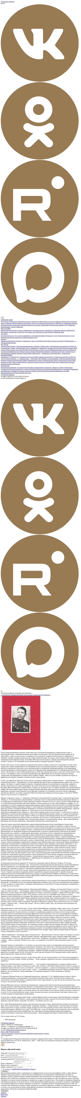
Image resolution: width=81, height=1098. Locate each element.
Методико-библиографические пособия (56, 371)
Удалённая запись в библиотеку (43, 330)
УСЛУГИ (4, 334)
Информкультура (15, 352)
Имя (3, 1055)
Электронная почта (8, 1059)
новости (3, 339)
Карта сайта (5, 1032)
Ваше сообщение (7, 1063)
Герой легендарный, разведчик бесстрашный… (35, 695)
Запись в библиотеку (25, 330)
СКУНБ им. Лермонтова (10, 695)
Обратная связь (59, 332)
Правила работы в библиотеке (64, 330)
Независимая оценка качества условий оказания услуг (19, 337)
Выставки (43, 341)
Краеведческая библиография (17, 360)
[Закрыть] (3, 1044)
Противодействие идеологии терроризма (35, 325)
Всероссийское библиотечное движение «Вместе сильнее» (44, 367)
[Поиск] (5, 318)
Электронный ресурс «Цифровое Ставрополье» (32, 348)
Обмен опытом (37, 371)
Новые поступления (55, 348)
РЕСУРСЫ (4, 344)
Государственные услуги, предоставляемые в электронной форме (23, 336)
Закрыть (3, 1093)
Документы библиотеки (39, 321)
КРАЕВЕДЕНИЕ (6, 355)
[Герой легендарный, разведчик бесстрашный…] (20, 749)
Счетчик (4, 1033)
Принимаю (5, 1091)
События (18, 341)
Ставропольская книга (45, 357)
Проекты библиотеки (62, 321)
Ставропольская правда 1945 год (65, 357)
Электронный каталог (8, 346)
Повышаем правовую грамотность (47, 352)
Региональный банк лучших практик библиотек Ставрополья (30, 369)
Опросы (50, 332)
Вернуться (4, 1094)
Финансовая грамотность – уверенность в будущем (40, 353)
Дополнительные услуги (66, 336)
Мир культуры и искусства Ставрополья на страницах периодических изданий (38, 361)
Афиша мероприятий (8, 341)
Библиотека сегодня (24, 321)
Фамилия (4, 1053)
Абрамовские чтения (34, 360)
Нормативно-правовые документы (12, 367)
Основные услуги (51, 336)
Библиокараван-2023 (8, 373)
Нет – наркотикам (64, 353)
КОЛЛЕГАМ (5, 366)
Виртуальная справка (28, 352)
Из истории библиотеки (9, 321)
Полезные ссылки (13, 1033)
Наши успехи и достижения (35, 323)
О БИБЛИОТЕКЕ (7, 320)
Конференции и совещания (61, 369)
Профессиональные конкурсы (21, 371)
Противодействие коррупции (11, 325)
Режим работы (6, 330)
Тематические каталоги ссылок (39, 350)
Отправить (5, 1071)
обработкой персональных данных (23, 1069)
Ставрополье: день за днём (31, 341)
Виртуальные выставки (55, 341)
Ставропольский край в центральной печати (57, 360)
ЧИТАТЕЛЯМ (5, 329)
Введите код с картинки (9, 1065)
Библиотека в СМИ (52, 323)
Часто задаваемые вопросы (68, 323)
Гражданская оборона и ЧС (58, 325)
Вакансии (19, 327)
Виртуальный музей (19, 323)
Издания (25, 350)
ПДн (35, 1089)
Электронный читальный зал (59, 346)
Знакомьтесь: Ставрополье (9, 357)
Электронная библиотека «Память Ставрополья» (32, 346)
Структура (51, 321)
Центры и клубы (41, 332)
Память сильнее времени (50, 359)
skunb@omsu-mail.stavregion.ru (16, 1030)
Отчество (4, 1057)
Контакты (14, 330)
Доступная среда (30, 332)
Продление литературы (9, 332)
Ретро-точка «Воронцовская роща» (63, 362)
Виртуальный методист (23, 373)
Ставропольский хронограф (28, 357)
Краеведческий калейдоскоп (10, 364)
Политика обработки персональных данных (34, 1033)
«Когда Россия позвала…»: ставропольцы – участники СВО (21, 359)
